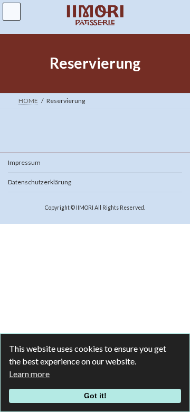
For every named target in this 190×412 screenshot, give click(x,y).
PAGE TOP (175, 389)
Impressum (24, 162)
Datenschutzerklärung (39, 182)
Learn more (29, 374)
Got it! (95, 395)
